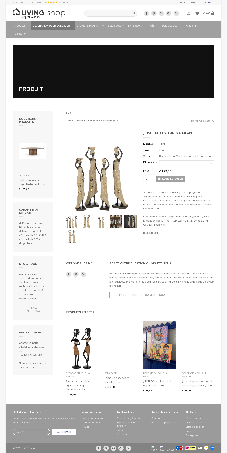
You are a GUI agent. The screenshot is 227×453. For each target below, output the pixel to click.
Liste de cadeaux (196, 426)
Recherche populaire (163, 422)
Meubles (20, 25)
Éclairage (114, 25)
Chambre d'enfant (89, 25)
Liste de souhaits (196, 422)
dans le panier (172, 178)
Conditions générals (128, 418)
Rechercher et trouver (164, 412)
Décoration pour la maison (51, 25)
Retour (120, 430)
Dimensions (150, 162)
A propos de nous (93, 412)
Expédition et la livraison (126, 424)
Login (179, 2)
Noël (151, 25)
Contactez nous (91, 422)
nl (206, 2)
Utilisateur (192, 412)
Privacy (86, 426)
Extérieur (135, 25)
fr (209, 2)
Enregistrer (191, 2)
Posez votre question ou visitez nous (140, 295)
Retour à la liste (201, 121)
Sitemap (156, 418)
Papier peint (192, 25)
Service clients (125, 412)
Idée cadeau (169, 25)
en (213, 2)
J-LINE (162, 144)
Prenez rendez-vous (32, 309)
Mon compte (193, 418)
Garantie (122, 434)
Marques (21, 34)
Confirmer (64, 431)
